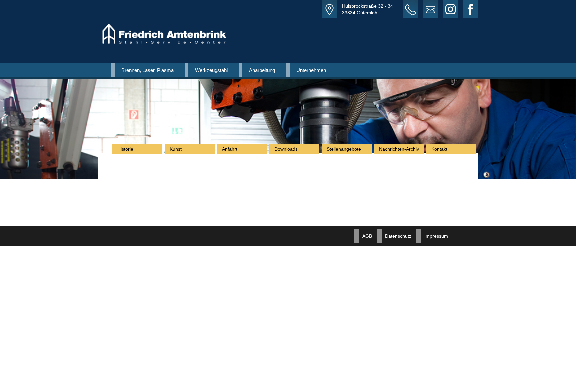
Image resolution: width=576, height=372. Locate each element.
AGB (367, 236)
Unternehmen (311, 70)
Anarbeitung (262, 70)
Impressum (436, 236)
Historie (125, 149)
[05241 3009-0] (413, 9)
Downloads (286, 149)
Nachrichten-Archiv (399, 149)
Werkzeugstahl (211, 70)
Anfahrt (229, 149)
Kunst (176, 149)
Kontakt (439, 149)
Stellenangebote (344, 149)
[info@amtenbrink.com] (433, 9)
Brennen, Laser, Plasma (147, 70)
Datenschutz (398, 236)
